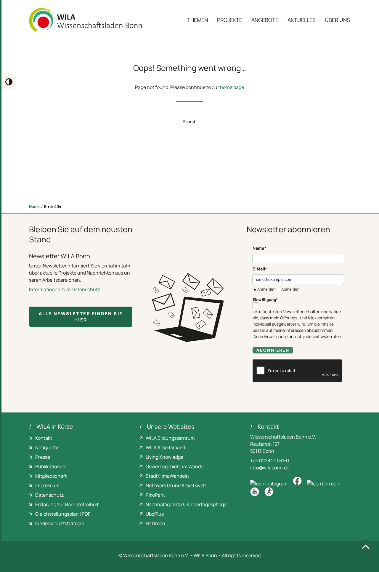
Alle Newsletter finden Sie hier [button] (81, 316)
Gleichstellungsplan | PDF (62, 514)
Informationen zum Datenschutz (64, 289)
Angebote (264, 19)
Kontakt (43, 438)
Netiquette (47, 447)
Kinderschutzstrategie (59, 523)
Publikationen (50, 466)
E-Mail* (260, 269)
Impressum (47, 485)
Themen (197, 19)
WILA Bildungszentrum (170, 438)
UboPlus (155, 514)
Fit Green (155, 523)
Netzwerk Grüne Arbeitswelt (176, 485)
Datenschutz (49, 495)
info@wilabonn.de (269, 467)
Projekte (229, 19)
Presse (42, 457)
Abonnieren (272, 350)
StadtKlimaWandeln (167, 476)
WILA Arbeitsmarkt (166, 447)
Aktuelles (302, 19)
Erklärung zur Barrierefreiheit (67, 504)
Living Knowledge (164, 457)
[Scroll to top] (365, 547)
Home (34, 206)
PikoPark (155, 495)
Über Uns (337, 19)
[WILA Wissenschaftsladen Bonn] (85, 20)
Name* (259, 248)
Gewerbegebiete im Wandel (175, 466)
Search (189, 121)
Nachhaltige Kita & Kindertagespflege (186, 504)
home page (232, 87)
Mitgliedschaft (51, 476)
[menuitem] (199, 20)
